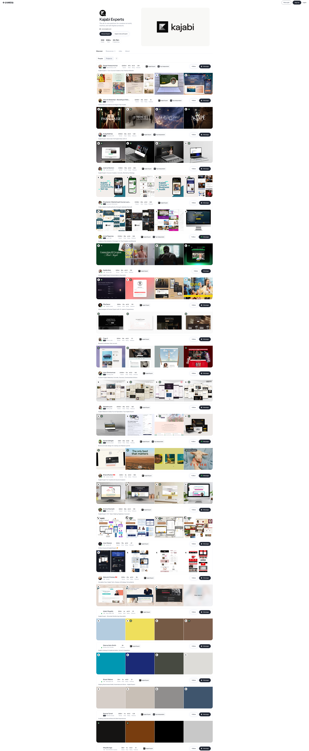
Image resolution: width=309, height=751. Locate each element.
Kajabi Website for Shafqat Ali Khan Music (108, 90)
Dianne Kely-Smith (109, 645)
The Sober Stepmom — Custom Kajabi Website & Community (138, 396)
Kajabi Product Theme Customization (107, 602)
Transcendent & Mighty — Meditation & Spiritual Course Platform (168, 396)
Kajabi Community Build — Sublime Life (195, 636)
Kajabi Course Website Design (105, 568)
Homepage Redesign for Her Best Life (165, 295)
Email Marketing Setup (190, 431)
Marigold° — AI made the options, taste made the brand (167, 464)
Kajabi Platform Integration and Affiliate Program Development (107, 703)
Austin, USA (108, 238)
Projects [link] (109, 58)
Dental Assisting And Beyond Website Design (167, 670)
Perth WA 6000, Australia (111, 749)
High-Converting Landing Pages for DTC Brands (197, 363)
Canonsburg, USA (110, 169)
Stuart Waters (108, 679)
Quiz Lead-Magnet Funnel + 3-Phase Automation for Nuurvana (109, 294)
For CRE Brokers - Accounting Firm (135, 499)
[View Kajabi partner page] (98, 75)
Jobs (120, 51)
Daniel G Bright (108, 441)
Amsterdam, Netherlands (111, 204)
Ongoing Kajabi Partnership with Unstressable (197, 704)
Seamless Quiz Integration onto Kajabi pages (196, 295)
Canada (107, 579)
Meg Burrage (107, 748)
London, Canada (109, 476)
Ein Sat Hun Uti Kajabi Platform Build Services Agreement (106, 430)
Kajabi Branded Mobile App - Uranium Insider (138, 636)
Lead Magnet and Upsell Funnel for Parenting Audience (106, 499)
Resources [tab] (110, 51)
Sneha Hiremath (109, 509)
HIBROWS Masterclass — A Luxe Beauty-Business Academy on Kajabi (198, 396)
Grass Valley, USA (110, 613)
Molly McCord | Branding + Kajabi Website (166, 124)
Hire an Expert (105, 34)
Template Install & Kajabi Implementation (166, 431)
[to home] (8, 3)
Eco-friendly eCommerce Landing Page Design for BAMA (168, 362)
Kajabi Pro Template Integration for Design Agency (198, 158)
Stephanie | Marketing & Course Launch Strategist (116, 202)
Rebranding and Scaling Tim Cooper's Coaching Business (165, 703)
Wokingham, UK (109, 681)
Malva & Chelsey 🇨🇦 (110, 577)
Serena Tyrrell (108, 713)
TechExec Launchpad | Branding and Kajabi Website (135, 123)
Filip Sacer (106, 304)
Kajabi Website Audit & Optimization (135, 90)
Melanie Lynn (107, 406)
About (127, 51)
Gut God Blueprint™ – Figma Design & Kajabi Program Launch (167, 89)
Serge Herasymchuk (110, 65)
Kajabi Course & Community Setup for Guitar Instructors (194, 192)
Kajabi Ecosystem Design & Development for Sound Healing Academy (110, 396)
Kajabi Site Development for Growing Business (168, 158)
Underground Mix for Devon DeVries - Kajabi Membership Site (196, 260)
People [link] (100, 58)
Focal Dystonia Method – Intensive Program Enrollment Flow (196, 89)
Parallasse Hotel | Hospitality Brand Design (108, 124)
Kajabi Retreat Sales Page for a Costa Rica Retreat (198, 534)
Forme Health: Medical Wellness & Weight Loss (197, 329)
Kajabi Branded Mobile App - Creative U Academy (110, 636)
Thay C (105, 338)
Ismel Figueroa (108, 236)
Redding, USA (109, 408)
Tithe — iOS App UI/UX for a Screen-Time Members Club (195, 464)
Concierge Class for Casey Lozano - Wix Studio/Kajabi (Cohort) (136, 260)
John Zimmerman (109, 372)
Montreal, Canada (110, 715)
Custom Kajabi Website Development (136, 158)
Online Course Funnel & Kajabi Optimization (196, 670)
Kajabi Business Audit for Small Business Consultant (164, 192)
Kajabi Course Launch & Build (163, 568)
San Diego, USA (109, 374)
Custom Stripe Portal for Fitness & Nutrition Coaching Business (137, 294)
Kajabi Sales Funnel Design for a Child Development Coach (107, 533)
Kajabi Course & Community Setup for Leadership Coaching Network (139, 192)
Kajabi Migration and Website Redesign (136, 704)
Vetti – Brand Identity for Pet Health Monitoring (109, 465)
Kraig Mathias (108, 134)
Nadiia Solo (107, 270)
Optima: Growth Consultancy (104, 329)
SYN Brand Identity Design (104, 738)
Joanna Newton (108, 168)
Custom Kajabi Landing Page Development (108, 158)
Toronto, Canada (109, 101)
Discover (99, 51)
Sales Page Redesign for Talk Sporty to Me (196, 499)
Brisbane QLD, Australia (108, 647)
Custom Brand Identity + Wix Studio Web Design (138, 738)
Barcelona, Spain (110, 442)
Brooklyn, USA (109, 340)
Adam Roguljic (108, 611)
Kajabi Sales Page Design (162, 602)
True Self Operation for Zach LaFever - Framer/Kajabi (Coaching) (165, 260)
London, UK (108, 545)
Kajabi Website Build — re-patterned (165, 636)
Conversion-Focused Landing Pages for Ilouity (138, 363)
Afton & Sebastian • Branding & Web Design (116, 100)
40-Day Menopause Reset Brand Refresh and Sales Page (167, 499)
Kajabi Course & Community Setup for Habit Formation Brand (108, 192)
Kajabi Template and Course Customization (137, 602)
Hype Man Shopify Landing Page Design (195, 738)
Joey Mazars (107, 543)
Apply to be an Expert (121, 34)
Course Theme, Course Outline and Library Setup (139, 431)
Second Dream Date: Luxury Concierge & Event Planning (166, 328)
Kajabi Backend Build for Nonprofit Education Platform (164, 533)
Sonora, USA (109, 272)
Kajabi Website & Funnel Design (134, 568)
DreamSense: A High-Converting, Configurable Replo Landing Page (109, 362)
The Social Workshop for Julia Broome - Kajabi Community (107, 260)
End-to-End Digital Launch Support (135, 670)
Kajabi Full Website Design (192, 568)
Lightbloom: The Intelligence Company (136, 329)
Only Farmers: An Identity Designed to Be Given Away (137, 464)
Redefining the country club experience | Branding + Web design (169, 737)
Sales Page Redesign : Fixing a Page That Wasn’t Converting (137, 533)
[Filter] (116, 58)
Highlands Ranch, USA (111, 67)
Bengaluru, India (109, 510)
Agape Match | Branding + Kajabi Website (195, 124)
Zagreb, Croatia (109, 306)
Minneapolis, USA (110, 135)
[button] (154, 78)
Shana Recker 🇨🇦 (109, 475)
